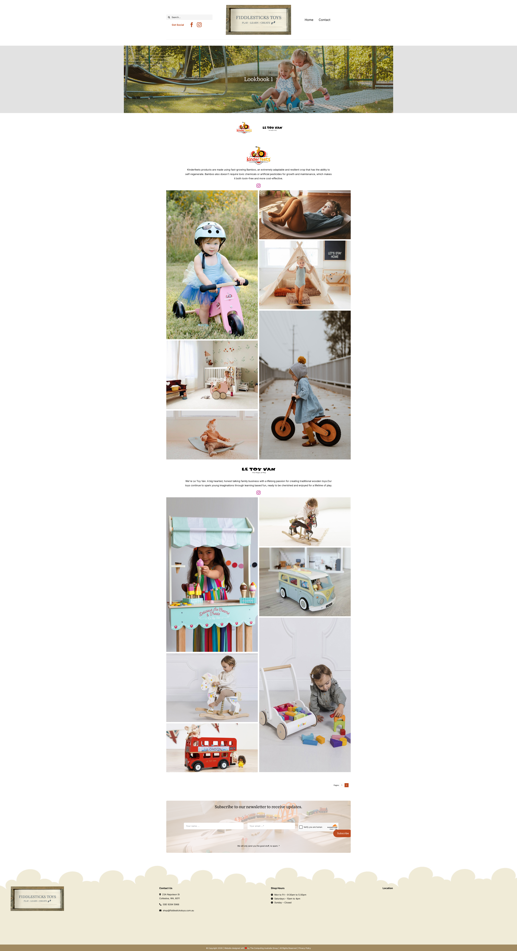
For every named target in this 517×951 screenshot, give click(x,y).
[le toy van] (273, 118)
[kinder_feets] (244, 122)
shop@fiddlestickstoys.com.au (178, 910)
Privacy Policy (304, 948)
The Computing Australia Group (264, 948)
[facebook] (191, 24)
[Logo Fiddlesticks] (37, 887)
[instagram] (199, 24)
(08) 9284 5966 (171, 904)
